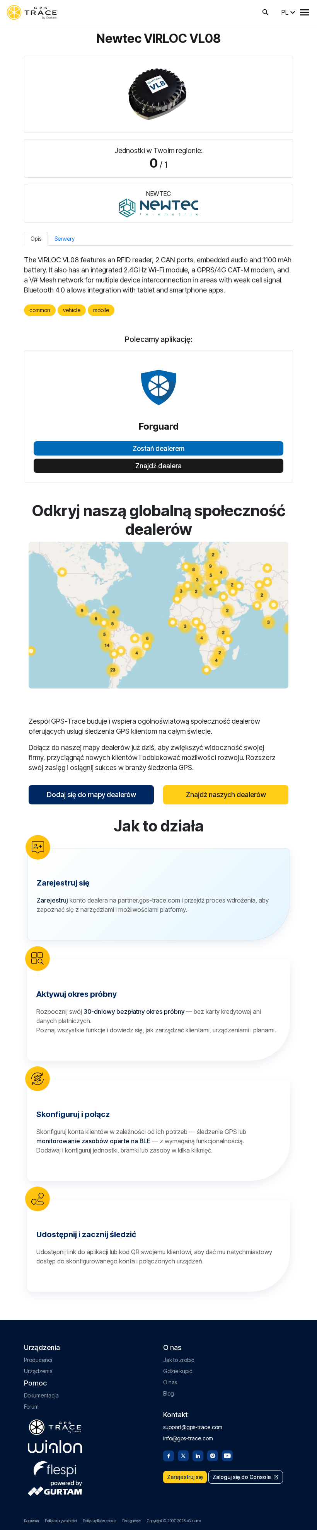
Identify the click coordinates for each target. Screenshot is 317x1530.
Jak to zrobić (178, 1360)
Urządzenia (38, 1371)
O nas (170, 1382)
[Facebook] (168, 1455)
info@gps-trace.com (188, 1438)
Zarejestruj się (185, 1477)
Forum (31, 1406)
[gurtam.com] (55, 1446)
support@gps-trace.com (192, 1427)
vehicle (71, 310)
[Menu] (304, 12)
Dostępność (131, 1520)
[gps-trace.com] (31, 12)
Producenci (38, 1360)
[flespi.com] (55, 1467)
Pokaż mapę (158, 615)
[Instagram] (212, 1455)
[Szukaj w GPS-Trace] (265, 12)
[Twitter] (183, 1455)
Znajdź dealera (158, 466)
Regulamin (31, 1520)
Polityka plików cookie (99, 1520)
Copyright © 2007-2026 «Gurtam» (174, 1520)
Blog (168, 1393)
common (39, 310)
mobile (101, 310)
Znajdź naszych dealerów (226, 794)
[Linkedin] (198, 1455)
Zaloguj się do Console (242, 1477)
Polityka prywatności (61, 1520)
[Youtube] (227, 1455)
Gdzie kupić (177, 1371)
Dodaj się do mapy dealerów (91, 794)
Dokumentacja (41, 1395)
